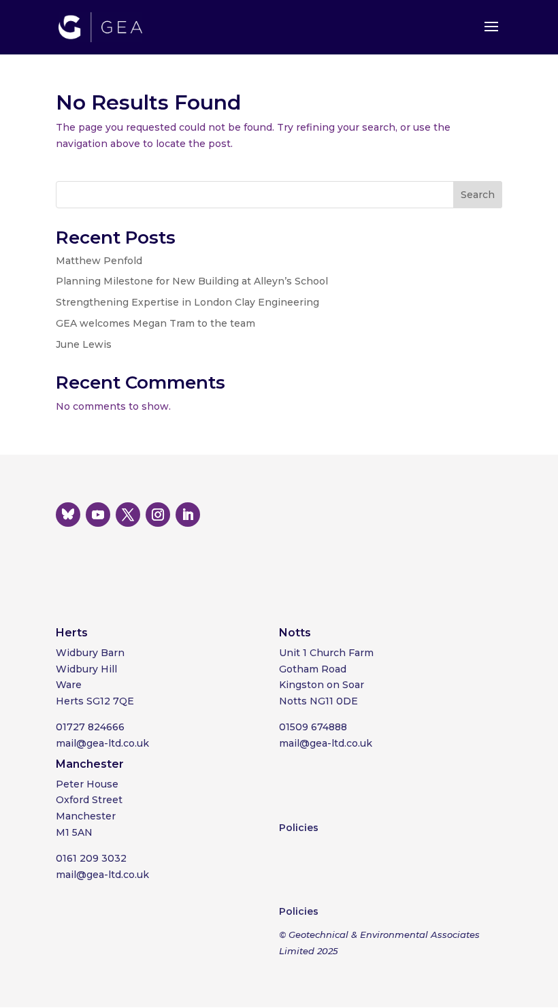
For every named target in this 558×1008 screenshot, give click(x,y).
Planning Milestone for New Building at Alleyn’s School (192, 281)
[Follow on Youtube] (98, 514)
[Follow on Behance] (68, 514)
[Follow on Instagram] (158, 514)
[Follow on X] (128, 514)
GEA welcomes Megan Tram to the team (155, 323)
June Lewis (84, 344)
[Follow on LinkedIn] (188, 514)
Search (478, 195)
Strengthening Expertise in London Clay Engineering (187, 302)
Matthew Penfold (99, 261)
